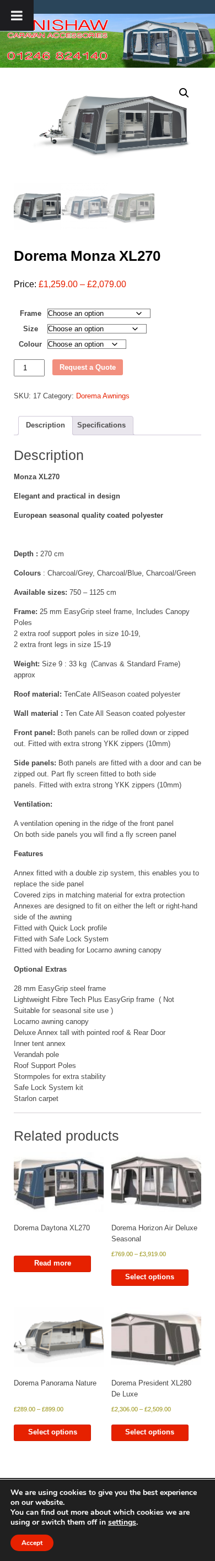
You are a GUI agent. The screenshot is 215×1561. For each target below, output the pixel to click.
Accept (32, 1542)
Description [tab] (45, 425)
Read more (52, 1263)
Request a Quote (88, 367)
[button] (184, 93)
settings (122, 1522)
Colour (30, 344)
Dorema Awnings (103, 396)
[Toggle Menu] (17, 15)
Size (30, 329)
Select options (149, 1277)
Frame (30, 313)
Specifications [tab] (101, 425)
